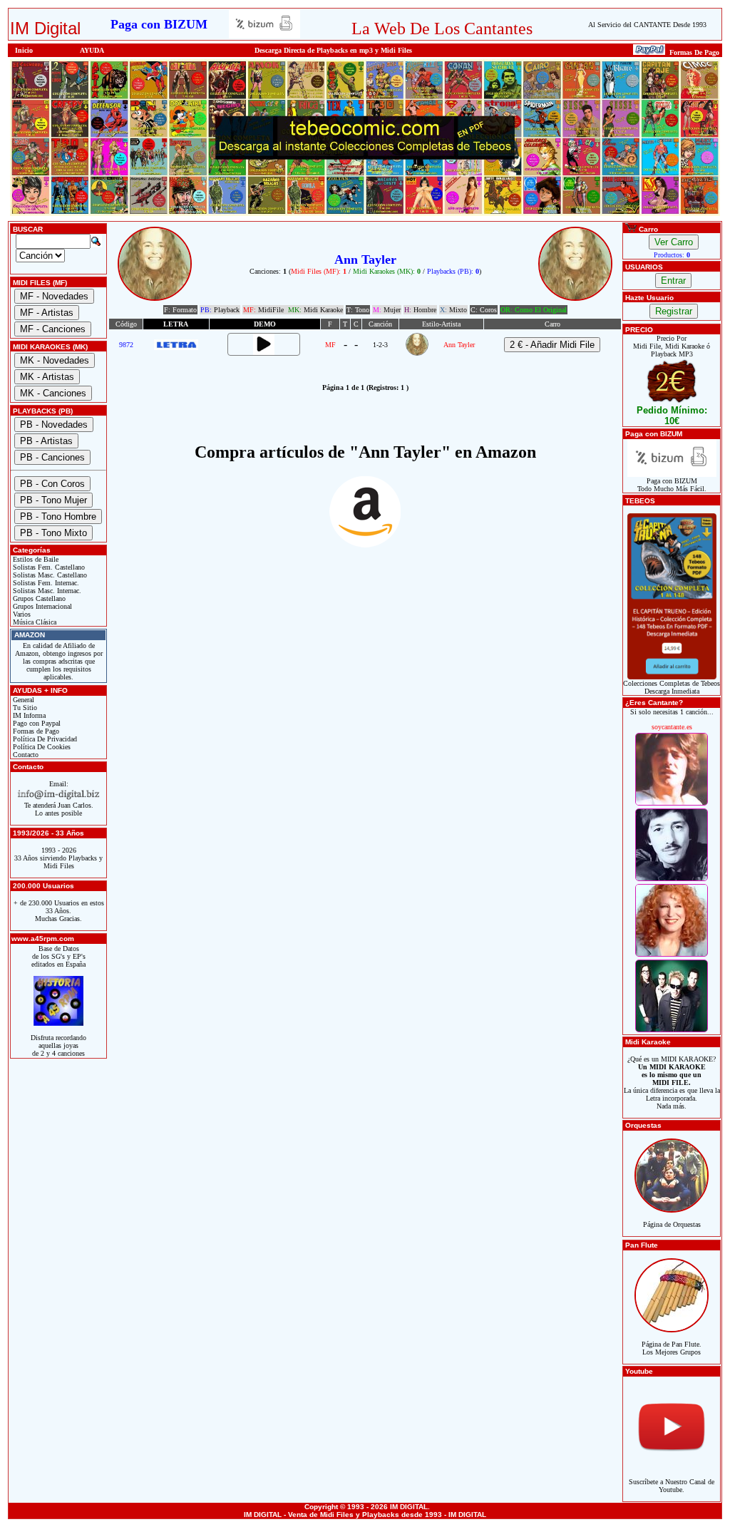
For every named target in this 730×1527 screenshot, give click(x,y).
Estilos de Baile (34, 559)
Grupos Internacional (41, 606)
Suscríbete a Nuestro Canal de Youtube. (671, 1485)
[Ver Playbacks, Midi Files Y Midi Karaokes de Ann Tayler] (417, 353)
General (22, 700)
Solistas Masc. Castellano (49, 575)
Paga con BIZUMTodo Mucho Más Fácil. (671, 485)
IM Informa (28, 715)
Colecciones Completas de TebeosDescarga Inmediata (671, 687)
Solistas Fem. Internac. (45, 583)
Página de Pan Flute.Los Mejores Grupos (671, 1348)
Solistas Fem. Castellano (48, 567)
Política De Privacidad (44, 739)
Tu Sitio (24, 707)
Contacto (24, 755)
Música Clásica (33, 622)
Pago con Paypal (36, 723)
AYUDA (92, 50)
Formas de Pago (35, 731)
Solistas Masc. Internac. (46, 591)
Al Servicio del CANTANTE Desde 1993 (647, 25)
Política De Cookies (41, 747)
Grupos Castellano (38, 598)
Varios (21, 614)
